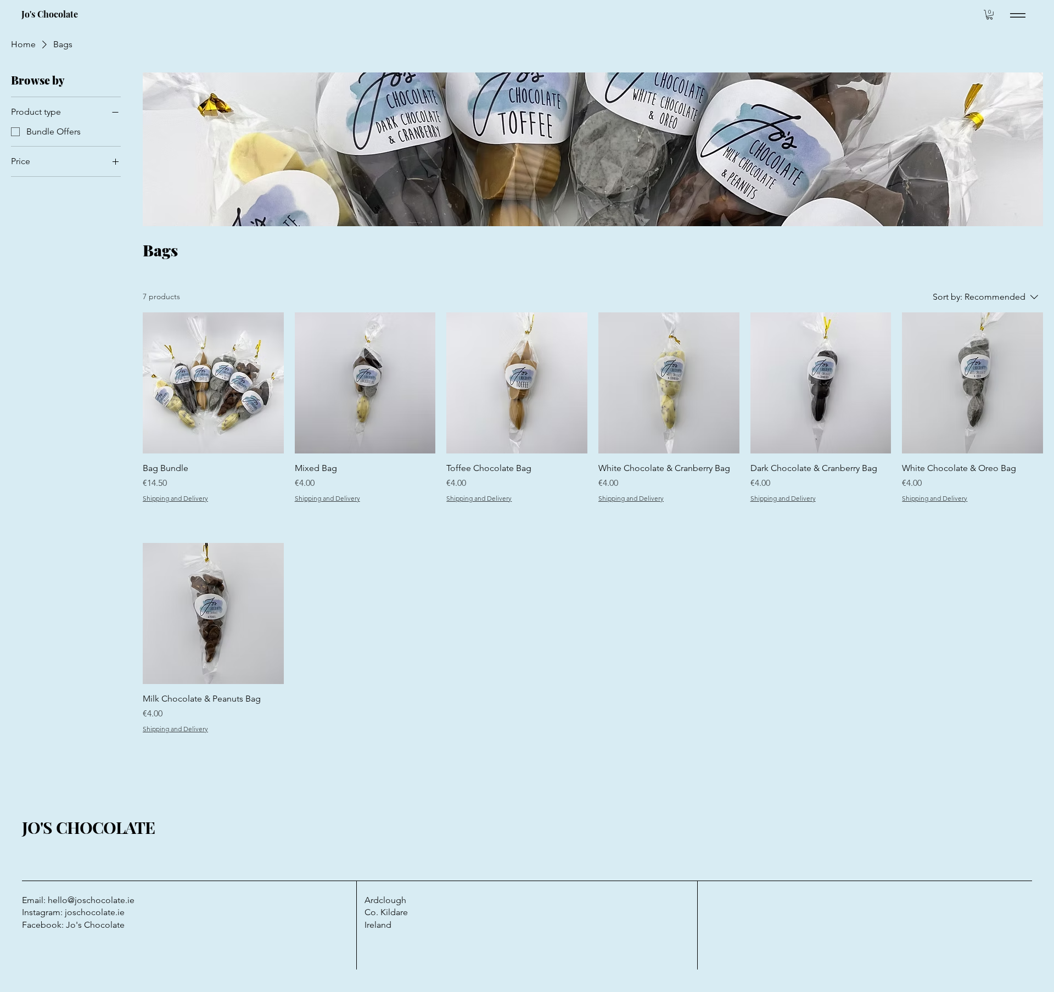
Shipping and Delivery (175, 498)
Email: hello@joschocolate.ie (78, 900)
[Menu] (1017, 15)
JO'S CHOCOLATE (88, 827)
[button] (989, 15)
